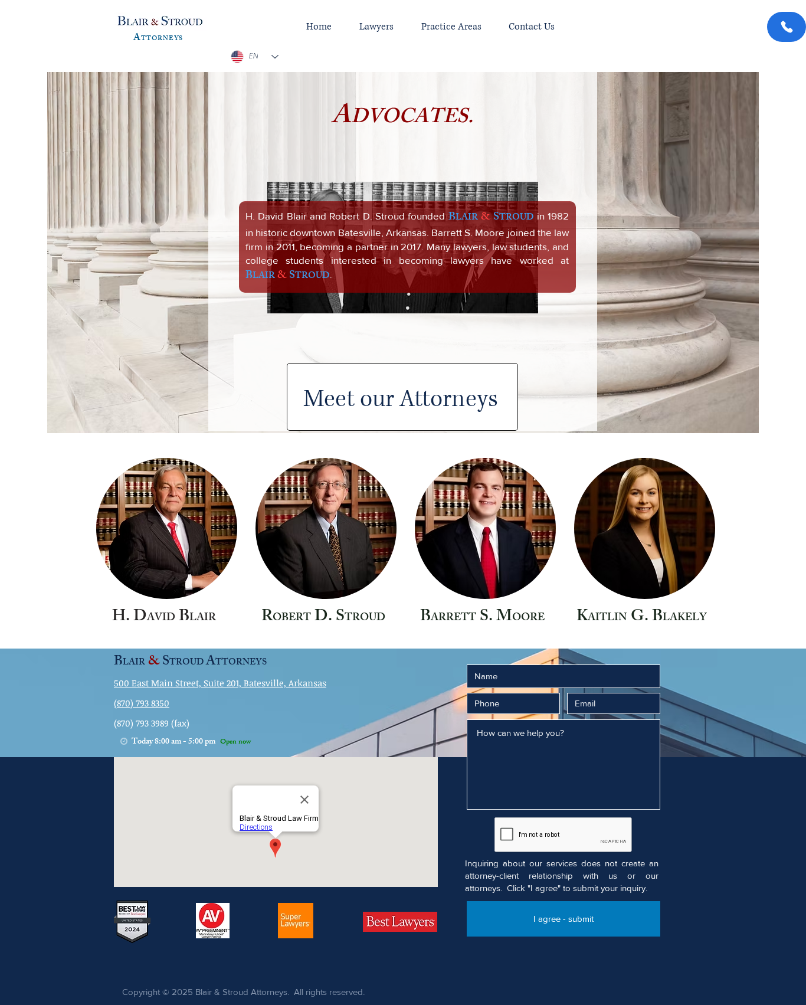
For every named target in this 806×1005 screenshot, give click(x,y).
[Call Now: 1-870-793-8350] (786, 27)
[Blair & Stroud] (160, 21)
